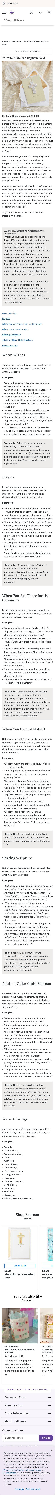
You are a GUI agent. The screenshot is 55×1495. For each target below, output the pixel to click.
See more (27, 1300)
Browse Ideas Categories (27, 51)
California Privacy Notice (29, 1470)
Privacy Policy (10, 1470)
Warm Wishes (9, 313)
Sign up (46, 1438)
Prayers (6, 319)
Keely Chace (12, 116)
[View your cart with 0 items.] (49, 12)
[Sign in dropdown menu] (31, 12)
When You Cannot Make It (15, 329)
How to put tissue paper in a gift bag (19, 1350)
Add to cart (20, 1266)
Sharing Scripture (11, 335)
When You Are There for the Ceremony (22, 324)
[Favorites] (40, 12)
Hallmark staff (15, 1356)
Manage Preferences (27, 1489)
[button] (27, 1397)
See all (28, 1219)
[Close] (51, 1450)
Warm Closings (10, 345)
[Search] (5, 20)
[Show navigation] (4, 12)
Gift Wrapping (11, 1346)
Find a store (12, 3)
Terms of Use (10, 1473)
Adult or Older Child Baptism (17, 340)
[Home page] (11, 12)
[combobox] (29, 20)
